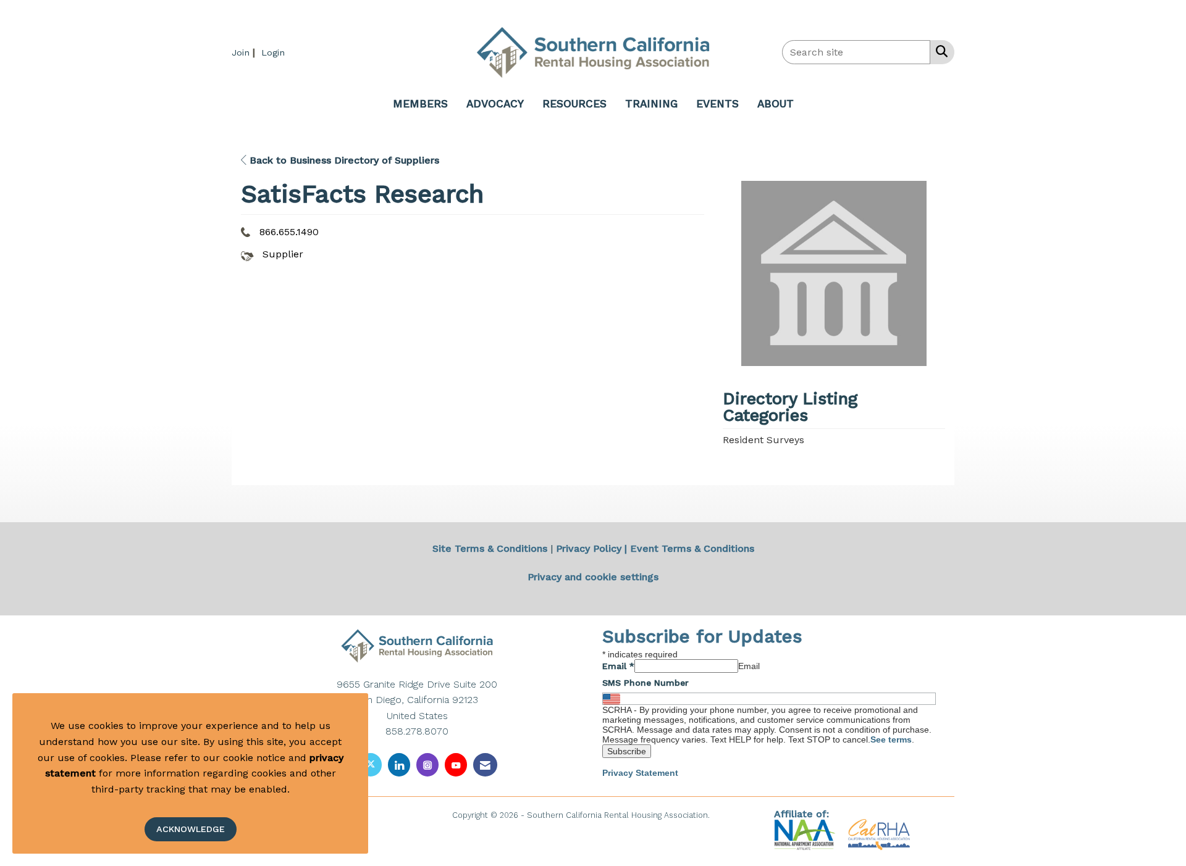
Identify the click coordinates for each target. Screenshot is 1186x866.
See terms (891, 739)
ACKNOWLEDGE (190, 829)
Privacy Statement (640, 773)
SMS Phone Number (645, 683)
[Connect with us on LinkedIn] (399, 764)
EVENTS (717, 104)
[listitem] (245, 52)
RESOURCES (574, 104)
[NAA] (806, 834)
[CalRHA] (877, 834)
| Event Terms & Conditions (689, 548)
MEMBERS (420, 104)
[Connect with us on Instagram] (427, 764)
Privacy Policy (588, 548)
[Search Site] (939, 51)
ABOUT (775, 104)
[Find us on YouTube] (456, 764)
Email (618, 666)
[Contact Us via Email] (485, 764)
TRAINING (651, 104)
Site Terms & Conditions (489, 548)
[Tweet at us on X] (371, 764)
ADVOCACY (495, 104)
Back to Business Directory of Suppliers (342, 160)
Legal (723, 815)
